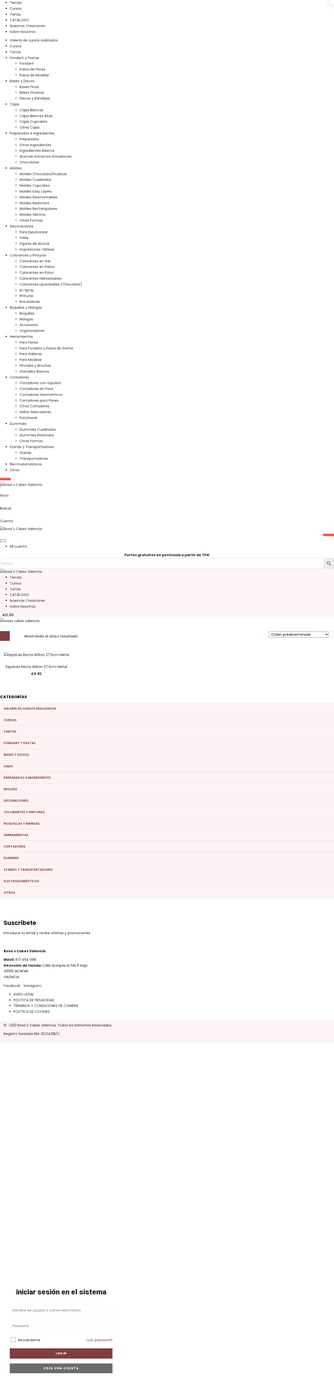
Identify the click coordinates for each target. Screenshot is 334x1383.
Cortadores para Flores (39, 400)
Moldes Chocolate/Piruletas (43, 174)
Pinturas (26, 295)
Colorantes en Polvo (37, 272)
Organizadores (32, 330)
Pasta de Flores (32, 69)
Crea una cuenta (61, 1368)
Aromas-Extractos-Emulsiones (46, 156)
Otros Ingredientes (35, 145)
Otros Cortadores (34, 406)
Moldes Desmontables (38, 197)
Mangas (26, 319)
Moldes (16, 168)
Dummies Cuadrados (38, 429)
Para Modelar (31, 359)
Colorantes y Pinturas (28, 255)
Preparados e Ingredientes (32, 133)
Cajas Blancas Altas (36, 115)
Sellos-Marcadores (35, 412)
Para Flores (29, 342)
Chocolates (29, 162)
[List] (17, 636)
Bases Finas (29, 86)
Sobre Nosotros (22, 31)
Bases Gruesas (32, 92)
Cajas (14, 104)
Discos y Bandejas (35, 98)
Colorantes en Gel (35, 261)
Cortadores (19, 377)
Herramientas (21, 336)
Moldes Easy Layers (36, 191)
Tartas (15, 14)
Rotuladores (30, 301)
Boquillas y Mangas (26, 307)
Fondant (27, 63)
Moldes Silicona (32, 214)
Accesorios (29, 324)
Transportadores (34, 458)
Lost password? (99, 1340)
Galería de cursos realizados (34, 40)
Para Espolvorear (34, 232)
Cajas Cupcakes (33, 121)
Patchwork (28, 417)
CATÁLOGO (19, 20)
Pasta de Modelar (34, 75)
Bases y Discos (22, 81)
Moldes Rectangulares (38, 208)
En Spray (27, 290)
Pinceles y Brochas (35, 365)
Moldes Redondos (34, 203)
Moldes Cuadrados (35, 179)
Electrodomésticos (26, 464)
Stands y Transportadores (32, 446)
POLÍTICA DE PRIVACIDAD (33, 1000)
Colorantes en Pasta (37, 266)
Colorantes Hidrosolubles (41, 278)
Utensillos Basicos (34, 371)
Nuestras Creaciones (27, 25)
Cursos (16, 8)
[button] (7, 615)
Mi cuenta (18, 546)
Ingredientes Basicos (37, 150)
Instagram (32, 985)
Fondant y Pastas (24, 57)
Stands (25, 452)
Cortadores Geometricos (41, 394)
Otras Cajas (30, 127)
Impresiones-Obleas (37, 249)
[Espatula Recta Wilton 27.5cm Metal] (36, 654)
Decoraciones (21, 226)
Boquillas (27, 313)
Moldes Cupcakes (35, 185)
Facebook (12, 985)
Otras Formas (31, 220)
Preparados (29, 139)
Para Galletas (31, 353)
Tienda (16, 2)
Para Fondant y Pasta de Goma (46, 348)
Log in (61, 1353)
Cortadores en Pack (36, 388)
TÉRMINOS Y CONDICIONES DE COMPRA (45, 1005)
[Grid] (5, 636)
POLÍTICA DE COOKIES (31, 1011)
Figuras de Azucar (35, 243)
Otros (14, 470)
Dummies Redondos (37, 435)
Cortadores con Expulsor (40, 382)
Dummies (18, 423)
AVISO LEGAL (23, 994)
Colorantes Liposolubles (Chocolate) (51, 284)
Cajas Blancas (31, 110)
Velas (24, 237)
